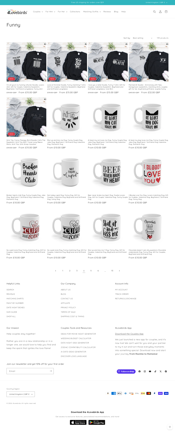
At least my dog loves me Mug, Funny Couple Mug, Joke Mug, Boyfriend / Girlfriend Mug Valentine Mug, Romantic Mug (148, 142)
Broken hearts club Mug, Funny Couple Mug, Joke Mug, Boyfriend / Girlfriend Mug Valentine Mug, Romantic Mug (26, 197)
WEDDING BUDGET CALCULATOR (76, 338)
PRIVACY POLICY (68, 307)
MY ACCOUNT (121, 289)
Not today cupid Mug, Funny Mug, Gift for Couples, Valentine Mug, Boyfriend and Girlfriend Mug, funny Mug (66, 197)
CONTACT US (67, 298)
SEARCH (10, 289)
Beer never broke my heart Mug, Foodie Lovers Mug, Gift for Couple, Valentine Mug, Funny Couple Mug (108, 197)
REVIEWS (11, 294)
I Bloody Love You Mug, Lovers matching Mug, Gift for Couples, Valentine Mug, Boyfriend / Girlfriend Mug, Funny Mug (148, 197)
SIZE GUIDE (12, 312)
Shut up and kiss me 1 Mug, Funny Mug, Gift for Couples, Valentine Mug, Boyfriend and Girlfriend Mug (107, 252)
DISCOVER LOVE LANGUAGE (74, 356)
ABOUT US (65, 289)
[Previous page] (56, 271)
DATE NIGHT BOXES (16, 307)
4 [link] (84, 270)
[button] (38, 11)
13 (112, 271)
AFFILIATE (65, 303)
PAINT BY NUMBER (15, 303)
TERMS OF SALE (68, 312)
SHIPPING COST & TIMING (72, 316)
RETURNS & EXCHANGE (125, 298)
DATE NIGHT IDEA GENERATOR (75, 343)
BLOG (63, 294)
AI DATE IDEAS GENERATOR (73, 352)
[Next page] (119, 271)
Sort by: (127, 38)
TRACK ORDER (121, 294)
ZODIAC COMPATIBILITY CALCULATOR (78, 347)
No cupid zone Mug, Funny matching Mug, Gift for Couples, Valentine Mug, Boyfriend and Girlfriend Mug (26, 252)
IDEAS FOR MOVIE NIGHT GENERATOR (78, 334)
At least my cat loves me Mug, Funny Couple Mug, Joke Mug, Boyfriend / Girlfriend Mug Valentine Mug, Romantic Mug (107, 142)
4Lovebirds (17, 403)
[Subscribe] (51, 371)
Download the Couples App (129, 333)
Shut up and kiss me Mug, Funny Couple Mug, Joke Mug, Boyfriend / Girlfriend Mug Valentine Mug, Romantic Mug (66, 142)
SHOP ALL (11, 316)
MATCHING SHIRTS (15, 298)
